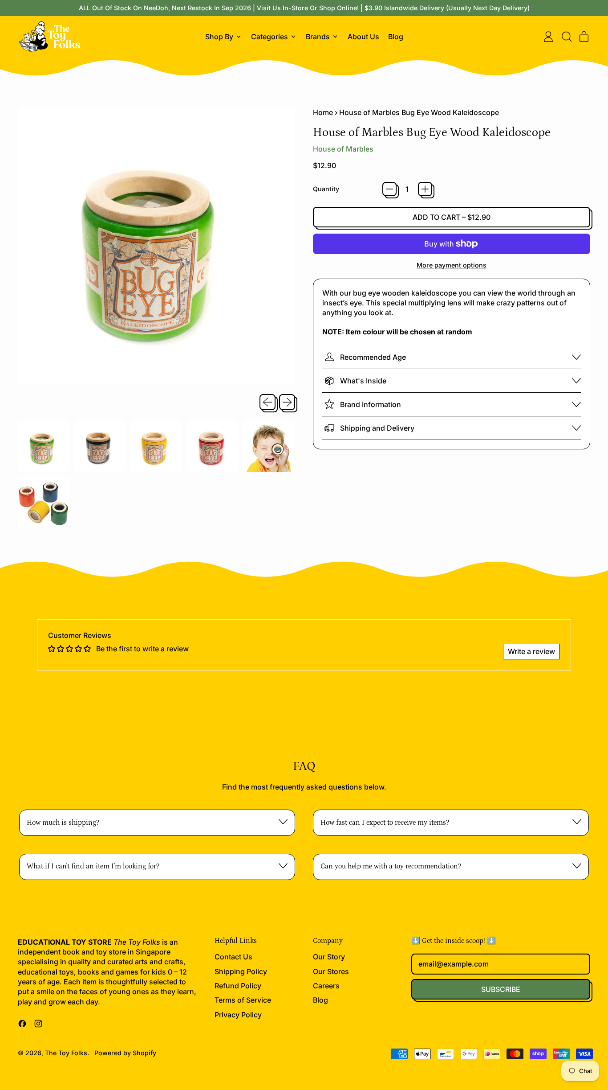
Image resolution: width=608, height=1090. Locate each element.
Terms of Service (243, 999)
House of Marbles (343, 148)
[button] (566, 36)
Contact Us (233, 956)
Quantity (326, 189)
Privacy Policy (238, 1014)
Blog (395, 36)
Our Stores (331, 971)
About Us (363, 36)
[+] (425, 189)
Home (323, 112)
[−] (389, 189)
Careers (326, 985)
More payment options (451, 265)
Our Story (329, 956)
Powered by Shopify (125, 1053)
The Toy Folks (66, 1053)
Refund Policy (238, 985)
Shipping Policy (241, 971)
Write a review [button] (531, 651)
